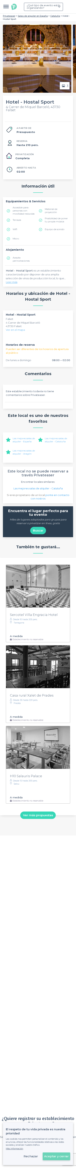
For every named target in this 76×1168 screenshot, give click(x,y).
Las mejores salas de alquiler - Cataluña (56, 440)
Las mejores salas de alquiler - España (24, 440)
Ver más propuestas (38, 815)
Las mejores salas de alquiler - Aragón (24, 452)
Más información (14, 1148)
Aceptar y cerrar (56, 1156)
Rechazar (31, 1156)
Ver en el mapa (15, 329)
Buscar (38, 530)
